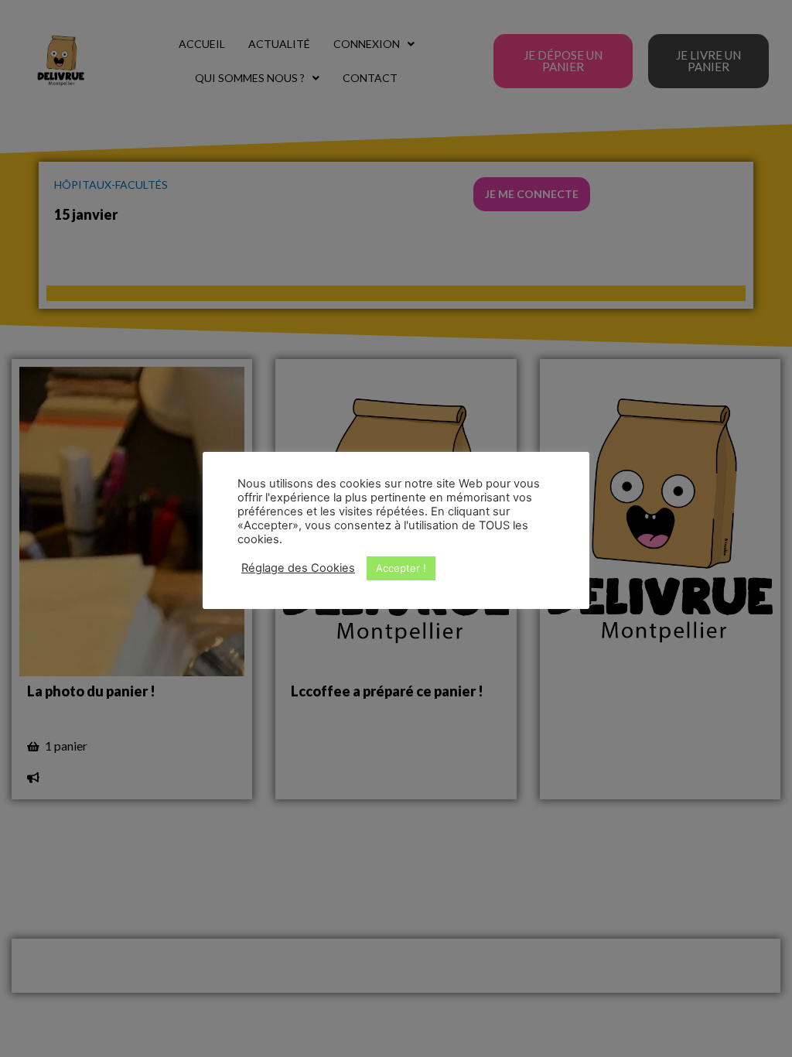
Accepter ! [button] (401, 568)
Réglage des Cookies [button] (298, 568)
